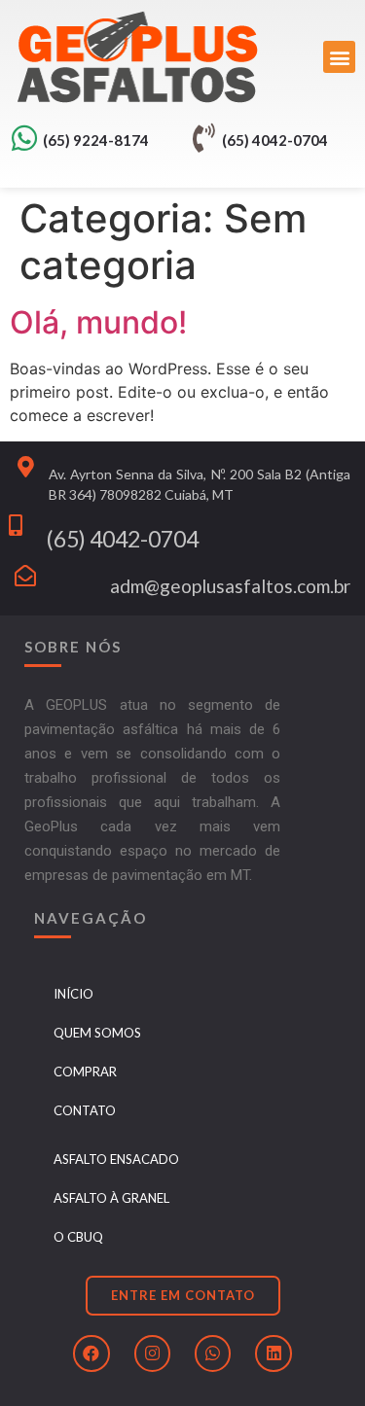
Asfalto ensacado (116, 1159)
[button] (339, 57)
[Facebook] (91, 1353)
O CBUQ (78, 1237)
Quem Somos (97, 1032)
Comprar (85, 1071)
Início (73, 994)
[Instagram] (152, 1353)
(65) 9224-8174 (96, 140)
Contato (85, 1110)
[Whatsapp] (213, 1353)
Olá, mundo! (98, 322)
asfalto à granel (111, 1198)
